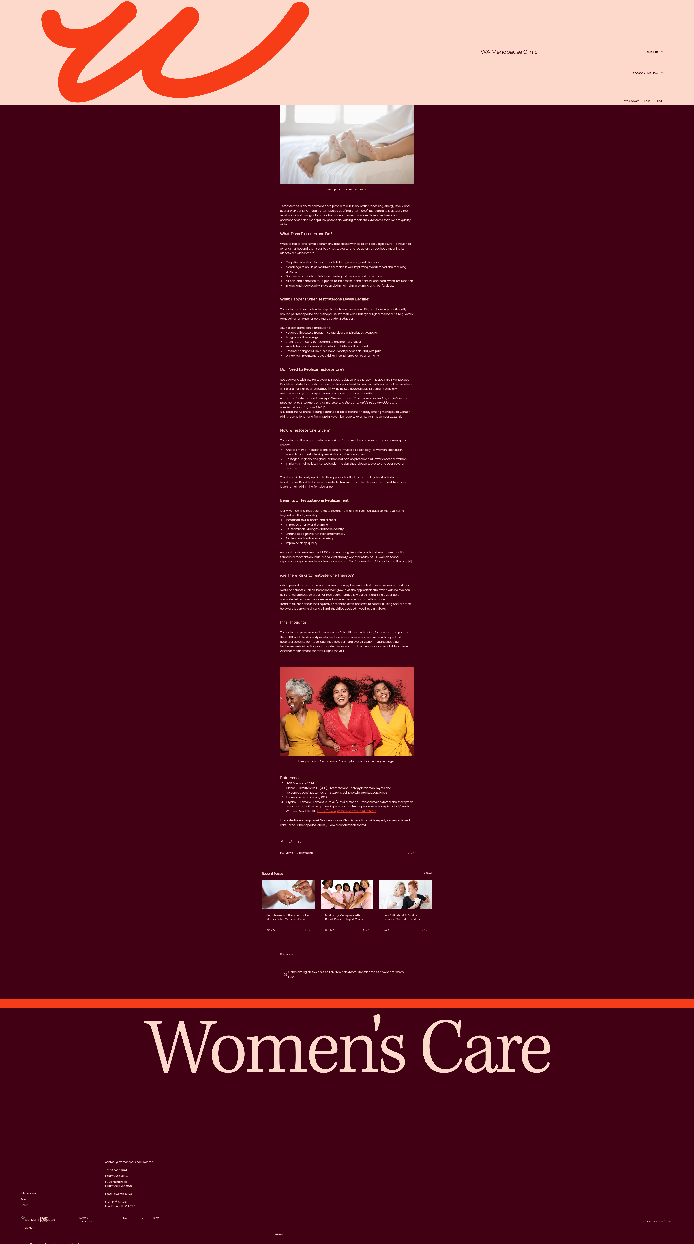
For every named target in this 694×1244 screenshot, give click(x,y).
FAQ (125, 1217)
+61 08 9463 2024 (116, 1170)
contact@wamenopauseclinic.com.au (130, 1162)
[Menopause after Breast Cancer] (347, 894)
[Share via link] (290, 841)
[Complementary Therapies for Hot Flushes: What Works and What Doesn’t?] (288, 894)
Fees (24, 1199)
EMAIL (29, 1227)
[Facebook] (23, 1217)
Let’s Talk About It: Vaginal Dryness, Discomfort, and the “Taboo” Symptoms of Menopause (405, 917)
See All (428, 873)
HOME (24, 1205)
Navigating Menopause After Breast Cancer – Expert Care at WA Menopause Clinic (344, 917)
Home (156, 1217)
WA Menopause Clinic (509, 52)
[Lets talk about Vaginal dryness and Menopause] (405, 894)
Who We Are (28, 1193)
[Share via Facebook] (282, 841)
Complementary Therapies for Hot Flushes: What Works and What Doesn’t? (288, 917)
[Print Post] (299, 841)
